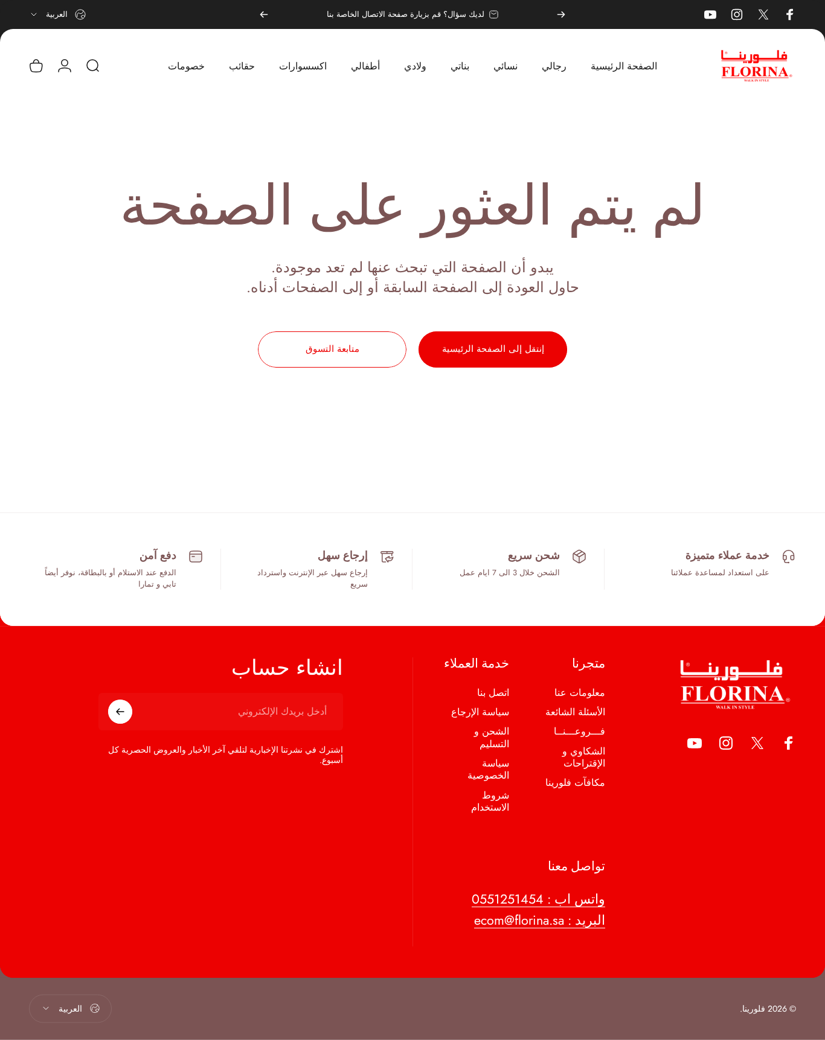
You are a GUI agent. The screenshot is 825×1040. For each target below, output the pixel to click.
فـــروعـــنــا (579, 732)
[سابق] (561, 14)
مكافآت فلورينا (575, 783)
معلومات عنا (579, 693)
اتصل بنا (493, 693)
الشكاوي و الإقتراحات (583, 757)
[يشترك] (120, 712)
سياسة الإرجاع (480, 712)
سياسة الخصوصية (488, 770)
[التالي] (264, 14)
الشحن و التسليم (491, 738)
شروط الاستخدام (490, 802)
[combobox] (57, 14)
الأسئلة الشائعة (575, 712)
